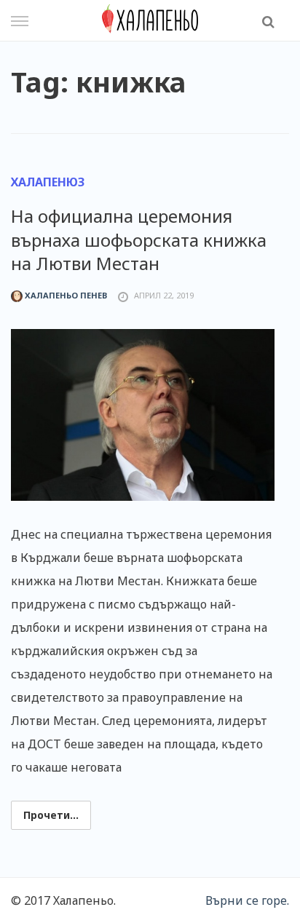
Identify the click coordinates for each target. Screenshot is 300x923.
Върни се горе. (247, 900)
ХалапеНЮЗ (47, 182)
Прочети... (51, 815)
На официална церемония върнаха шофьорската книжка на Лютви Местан (139, 239)
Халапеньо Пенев (65, 295)
